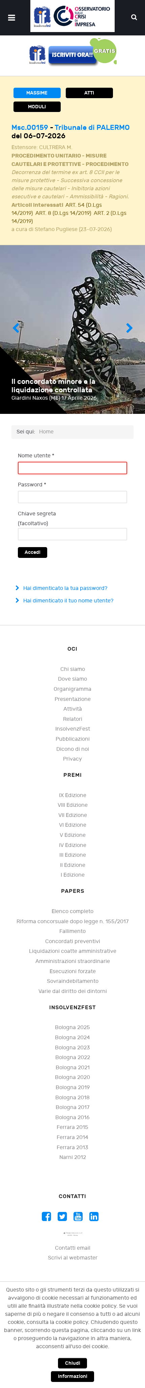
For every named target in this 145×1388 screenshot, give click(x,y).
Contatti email (72, 1248)
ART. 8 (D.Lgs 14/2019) (63, 213)
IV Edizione (72, 845)
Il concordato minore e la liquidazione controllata (53, 385)
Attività (72, 709)
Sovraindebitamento (72, 981)
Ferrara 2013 (72, 1147)
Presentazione (73, 699)
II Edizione (72, 865)
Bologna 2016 (72, 1117)
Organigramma (72, 689)
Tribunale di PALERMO (92, 127)
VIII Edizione (73, 805)
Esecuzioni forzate (73, 971)
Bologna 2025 (72, 1027)
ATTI (89, 93)
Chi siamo (72, 669)
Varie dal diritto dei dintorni (72, 991)
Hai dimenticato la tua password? (64, 588)
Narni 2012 (72, 1157)
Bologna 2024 (72, 1038)
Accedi (32, 552)
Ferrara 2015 (72, 1127)
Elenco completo (72, 911)
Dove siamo (72, 679)
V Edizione (73, 835)
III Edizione (72, 855)
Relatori (72, 719)
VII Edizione (72, 815)
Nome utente (36, 456)
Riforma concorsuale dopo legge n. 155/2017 (72, 921)
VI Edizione (72, 825)
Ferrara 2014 (72, 1137)
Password (32, 485)
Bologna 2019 (73, 1087)
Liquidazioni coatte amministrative (72, 951)
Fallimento (72, 931)
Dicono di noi (72, 749)
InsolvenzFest (72, 729)
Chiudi (72, 1363)
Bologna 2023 (72, 1048)
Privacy (72, 759)
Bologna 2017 (72, 1107)
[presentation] (15, 329)
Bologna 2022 (72, 1057)
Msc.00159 (30, 127)
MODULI (37, 107)
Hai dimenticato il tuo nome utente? (67, 601)
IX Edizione (72, 795)
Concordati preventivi (72, 941)
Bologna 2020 (72, 1077)
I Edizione (73, 875)
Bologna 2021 (73, 1068)
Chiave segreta (37, 514)
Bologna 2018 (72, 1098)
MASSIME (37, 93)
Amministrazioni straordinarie (72, 961)
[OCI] (72, 16)
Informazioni (72, 1376)
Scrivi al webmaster (72, 1258)
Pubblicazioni (73, 739)
